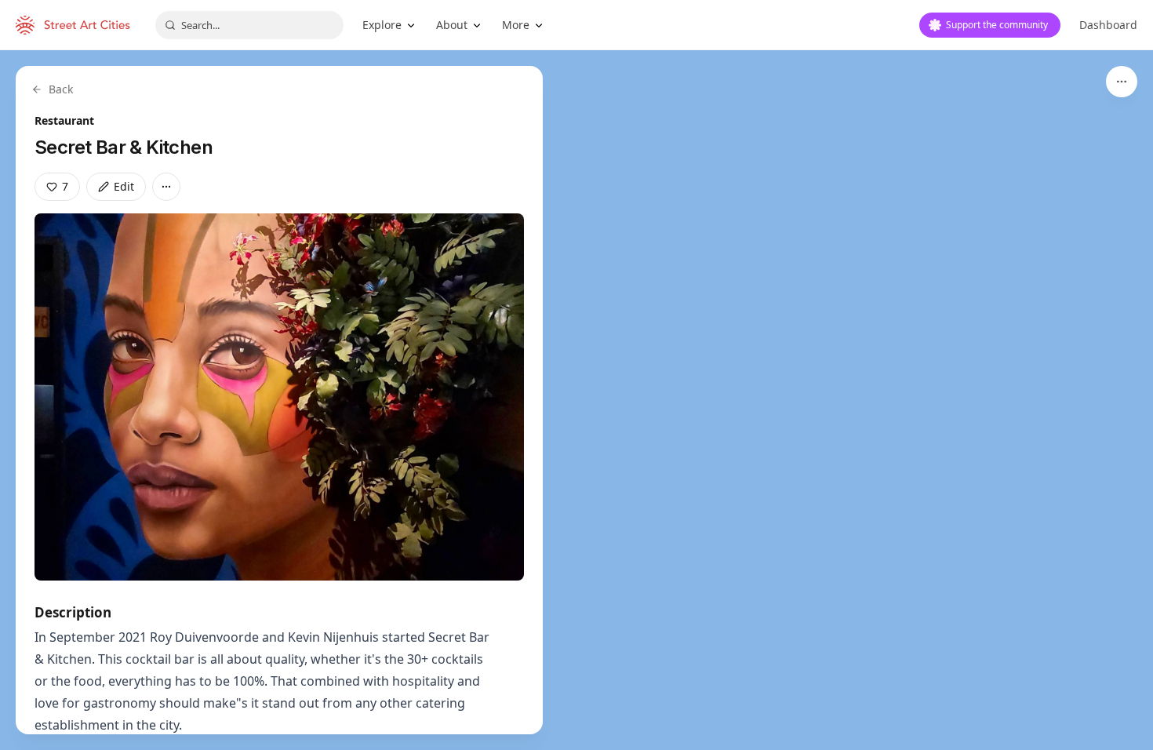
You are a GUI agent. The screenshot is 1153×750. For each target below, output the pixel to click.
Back (61, 89)
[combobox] (249, 25)
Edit (124, 186)
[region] (576, 400)
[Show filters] (1121, 81)
